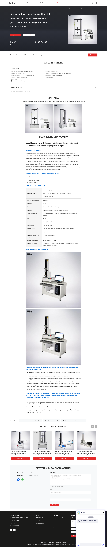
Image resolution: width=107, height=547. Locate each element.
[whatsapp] (22, 479)
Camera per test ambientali (59, 522)
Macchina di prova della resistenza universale (73, 420)
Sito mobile (51, 542)
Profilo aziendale (39, 517)
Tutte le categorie (57, 527)
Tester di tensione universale (51, 420)
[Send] (103, 544)
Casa (11, 8)
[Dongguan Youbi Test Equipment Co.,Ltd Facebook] (11, 530)
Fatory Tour (38, 520)
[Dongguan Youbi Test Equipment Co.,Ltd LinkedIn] (14, 530)
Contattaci (54, 505)
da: (51, 489)
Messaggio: (53, 472)
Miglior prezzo (15, 35)
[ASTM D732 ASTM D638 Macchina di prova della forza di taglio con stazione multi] (20, 440)
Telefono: (52, 497)
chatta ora (29, 35)
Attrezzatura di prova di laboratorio (58, 518)
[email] (18, 479)
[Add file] (78, 544)
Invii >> (74, 535)
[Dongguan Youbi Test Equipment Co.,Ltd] (14, 3)
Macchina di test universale (24, 8)
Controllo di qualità (40, 523)
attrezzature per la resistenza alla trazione (30, 420)
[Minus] (103, 512)
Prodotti (15, 8)
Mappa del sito (43, 542)
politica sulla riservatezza (61, 542)
